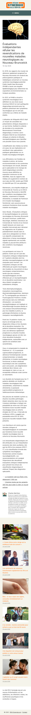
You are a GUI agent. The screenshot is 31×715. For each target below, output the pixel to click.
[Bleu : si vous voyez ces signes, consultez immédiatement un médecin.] (15, 593)
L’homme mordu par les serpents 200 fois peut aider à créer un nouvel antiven (15, 484)
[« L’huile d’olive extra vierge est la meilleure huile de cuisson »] (15, 538)
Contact (24, 712)
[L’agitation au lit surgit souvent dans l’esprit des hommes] (15, 673)
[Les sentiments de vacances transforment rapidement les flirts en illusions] (15, 565)
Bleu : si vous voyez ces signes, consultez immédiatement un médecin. (13, 599)
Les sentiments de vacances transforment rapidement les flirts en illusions (15, 570)
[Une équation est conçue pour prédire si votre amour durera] (15, 647)
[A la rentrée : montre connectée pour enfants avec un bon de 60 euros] (15, 621)
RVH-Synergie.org (15, 712)
